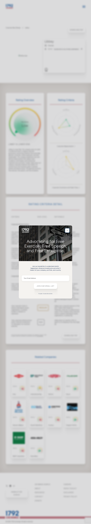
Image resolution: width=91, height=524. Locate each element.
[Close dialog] (67, 230)
